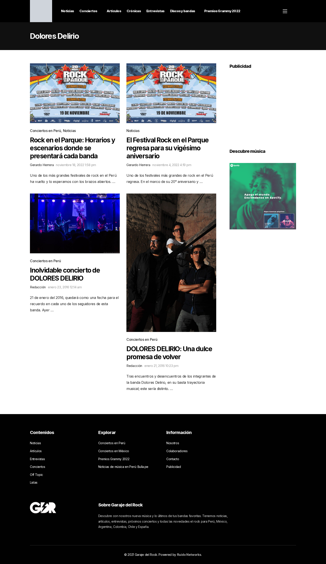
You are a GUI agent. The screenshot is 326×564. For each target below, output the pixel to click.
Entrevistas (155, 11)
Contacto (172, 459)
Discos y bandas (182, 11)
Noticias (67, 11)
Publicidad (173, 467)
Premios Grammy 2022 (222, 11)
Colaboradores (177, 451)
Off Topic (36, 475)
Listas (33, 482)
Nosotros (172, 443)
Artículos (114, 11)
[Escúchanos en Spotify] (263, 196)
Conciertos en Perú (45, 130)
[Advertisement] (263, 105)
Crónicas (134, 11)
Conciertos (88, 11)
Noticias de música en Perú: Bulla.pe (123, 467)
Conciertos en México (113, 451)
